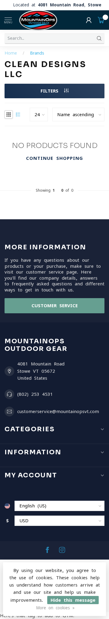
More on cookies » (55, 608)
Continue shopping (54, 158)
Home (11, 53)
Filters (51, 91)
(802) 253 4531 (35, 394)
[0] (101, 20)
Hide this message (73, 600)
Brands (37, 53)
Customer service (54, 305)
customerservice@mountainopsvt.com (58, 411)
